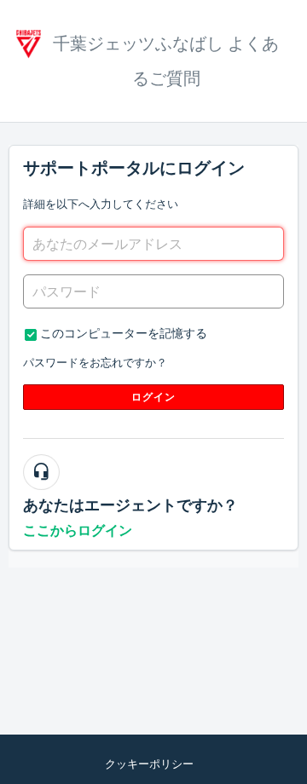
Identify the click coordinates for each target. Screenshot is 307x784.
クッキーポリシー (149, 764)
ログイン (154, 396)
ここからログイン (77, 530)
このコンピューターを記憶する (123, 333)
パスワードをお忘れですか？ (95, 362)
